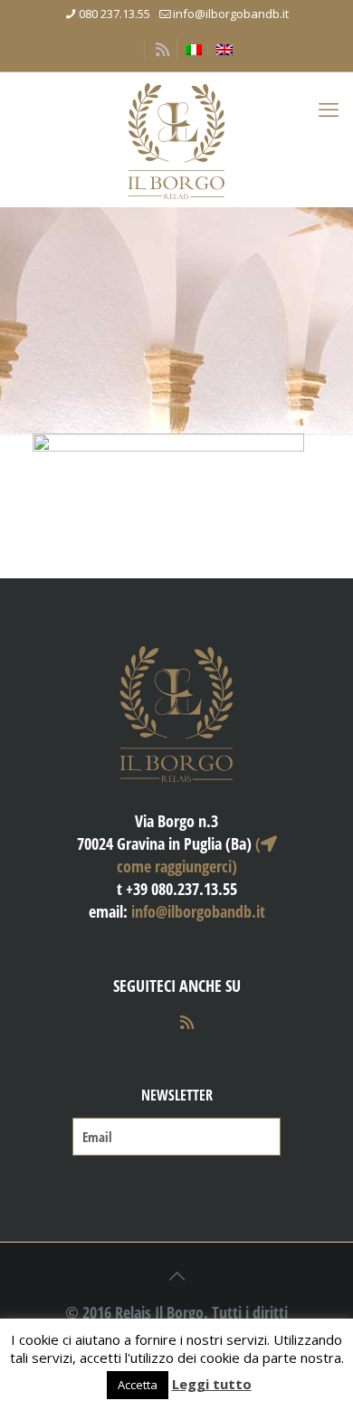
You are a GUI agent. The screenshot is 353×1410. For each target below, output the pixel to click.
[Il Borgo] (176, 139)
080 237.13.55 (114, 13)
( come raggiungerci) (189, 855)
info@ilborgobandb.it (231, 13)
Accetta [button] (137, 1385)
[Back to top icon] (176, 1276)
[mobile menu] (328, 108)
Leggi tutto (212, 1384)
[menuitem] (194, 49)
